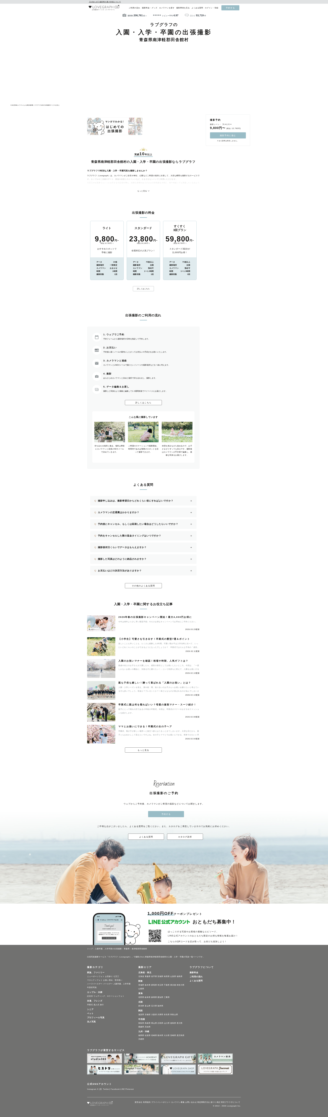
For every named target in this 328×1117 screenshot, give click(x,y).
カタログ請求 (185, 837)
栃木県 (148, 985)
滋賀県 (141, 1014)
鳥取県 (141, 1023)
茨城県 (141, 985)
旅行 (102, 1005)
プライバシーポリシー (161, 1102)
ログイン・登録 (211, 8)
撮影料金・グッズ (149, 8)
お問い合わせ (191, 1102)
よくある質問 (197, 8)
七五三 (116, 976)
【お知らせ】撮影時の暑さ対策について (105, 2)
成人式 (96, 1005)
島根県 (148, 1023)
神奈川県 (180, 985)
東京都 (173, 985)
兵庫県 (160, 1014)
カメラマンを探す (167, 8)
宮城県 (160, 976)
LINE (122, 1089)
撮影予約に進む (228, 135)
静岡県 (154, 997)
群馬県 (154, 985)
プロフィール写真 (96, 1017)
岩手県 (154, 976)
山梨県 (141, 989)
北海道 (141, 976)
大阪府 (154, 1014)
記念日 (90, 996)
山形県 (173, 976)
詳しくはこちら (143, 289)
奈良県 (167, 1014)
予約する (230, 8)
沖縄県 (141, 1039)
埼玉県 (160, 985)
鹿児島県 (180, 1035)
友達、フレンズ (94, 1001)
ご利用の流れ (134, 8)
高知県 (148, 1027)
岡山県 (154, 1023)
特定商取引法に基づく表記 (208, 1102)
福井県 (160, 1006)
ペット (90, 1013)
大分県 (167, 1035)
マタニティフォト (94, 980)
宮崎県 (173, 1035)
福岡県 (141, 1035)
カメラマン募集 (178, 1102)
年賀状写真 (92, 987)
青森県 (148, 976)
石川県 (154, 1006)
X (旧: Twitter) (103, 1089)
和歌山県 (174, 1014)
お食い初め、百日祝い (112, 980)
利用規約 (147, 1102)
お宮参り (109, 976)
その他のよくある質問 (143, 586)
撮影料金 (194, 972)
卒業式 (90, 1005)
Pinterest (129, 1089)
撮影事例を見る (183, 8)
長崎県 (154, 1035)
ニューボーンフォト (95, 976)
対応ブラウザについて (230, 1102)
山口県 (167, 1023)
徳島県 (173, 1023)
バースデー (108, 984)
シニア (90, 1009)
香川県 (179, 1023)
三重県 (167, 997)
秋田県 (167, 976)
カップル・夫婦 (94, 992)
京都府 (148, 1014)
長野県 (141, 997)
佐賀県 (148, 1035)
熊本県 (160, 1035)
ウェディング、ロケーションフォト (109, 996)
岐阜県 (148, 997)
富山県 (148, 1006)
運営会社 (138, 1102)
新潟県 (141, 1006)
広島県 (160, 1023)
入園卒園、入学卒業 (122, 984)
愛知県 (160, 997)
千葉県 (167, 985)
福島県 (179, 976)
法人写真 (91, 1022)
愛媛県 (141, 1027)
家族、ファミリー (96, 972)
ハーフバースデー (94, 984)
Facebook (115, 1089)
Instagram (91, 1089)
